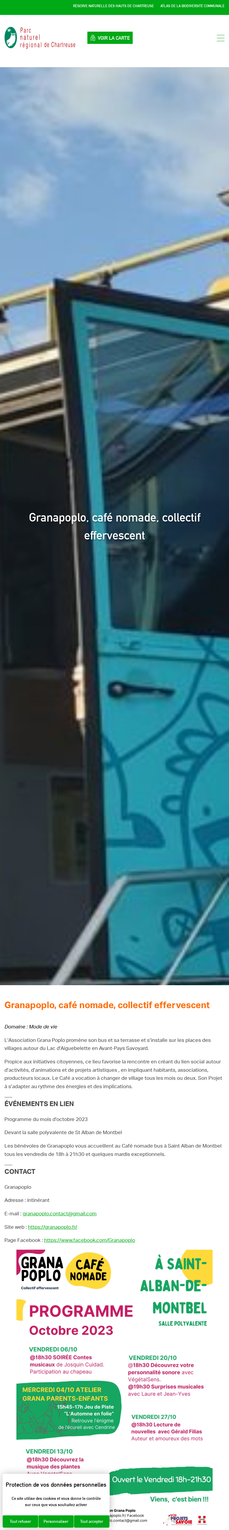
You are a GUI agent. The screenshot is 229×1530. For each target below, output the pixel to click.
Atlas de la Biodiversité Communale (192, 6)
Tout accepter (91, 1521)
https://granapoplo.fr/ (52, 1227)
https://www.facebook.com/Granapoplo (89, 1240)
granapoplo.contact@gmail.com (60, 1213)
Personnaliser (56, 1521)
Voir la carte (114, 38)
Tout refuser (20, 1521)
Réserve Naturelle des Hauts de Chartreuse (113, 6)
